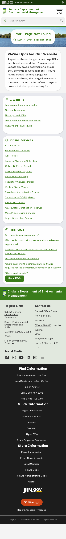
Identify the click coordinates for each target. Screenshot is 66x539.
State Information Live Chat (32, 375)
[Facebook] (7, 357)
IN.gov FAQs (32, 434)
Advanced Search (31, 416)
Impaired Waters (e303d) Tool (21, 161)
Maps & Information (31, 452)
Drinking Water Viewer (17, 186)
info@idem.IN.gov (44, 338)
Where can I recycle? (16, 273)
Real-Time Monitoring (16, 176)
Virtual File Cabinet (15, 202)
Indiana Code (32, 469)
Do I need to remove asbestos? (22, 235)
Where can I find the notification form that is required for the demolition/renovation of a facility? (33, 265)
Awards (32, 481)
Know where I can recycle (18, 125)
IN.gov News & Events (31, 458)
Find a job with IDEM (15, 115)
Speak (31, 502)
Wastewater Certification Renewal (23, 207)
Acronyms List (12, 145)
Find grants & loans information (21, 104)
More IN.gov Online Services (20, 212)
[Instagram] (14, 357)
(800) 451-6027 (43, 325)
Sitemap (31, 428)
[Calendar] (42, 357)
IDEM (19, 39)
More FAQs (15, 278)
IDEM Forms (11, 155)
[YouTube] (21, 357)
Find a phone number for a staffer (23, 120)
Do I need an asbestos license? (22, 258)
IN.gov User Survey (32, 410)
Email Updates (31, 463)
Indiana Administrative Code (32, 475)
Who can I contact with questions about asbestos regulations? (32, 242)
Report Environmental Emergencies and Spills (16, 325)
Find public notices (15, 110)
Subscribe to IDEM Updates (20, 197)
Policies (32, 422)
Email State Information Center (32, 380)
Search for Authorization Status (22, 192)
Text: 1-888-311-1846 (31, 398)
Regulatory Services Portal (19, 181)
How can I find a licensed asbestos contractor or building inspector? (31, 251)
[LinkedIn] (28, 357)
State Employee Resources (31, 440)
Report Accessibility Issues (31, 509)
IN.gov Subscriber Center (18, 218)
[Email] (35, 357)
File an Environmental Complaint (15, 342)
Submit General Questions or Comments (12, 314)
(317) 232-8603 (43, 316)
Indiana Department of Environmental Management (27, 11)
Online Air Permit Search (18, 166)
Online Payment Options (18, 171)
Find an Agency (32, 386)
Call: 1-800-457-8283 (32, 392)
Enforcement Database (17, 150)
